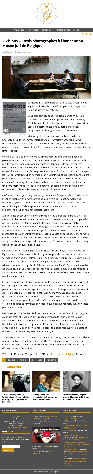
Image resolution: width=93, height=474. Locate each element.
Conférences (47, 30)
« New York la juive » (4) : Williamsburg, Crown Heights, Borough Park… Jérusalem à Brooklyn (16, 398)
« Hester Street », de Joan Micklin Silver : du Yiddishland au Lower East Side (76, 397)
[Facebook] (82, 34)
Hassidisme (23, 360)
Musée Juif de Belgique (62, 354)
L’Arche (76, 30)
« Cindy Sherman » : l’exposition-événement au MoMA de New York (44, 397)
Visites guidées (33, 30)
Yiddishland (51, 360)
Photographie (37, 360)
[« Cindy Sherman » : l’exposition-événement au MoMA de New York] (46, 391)
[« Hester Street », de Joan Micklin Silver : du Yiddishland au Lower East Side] (77, 391)
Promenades (19, 30)
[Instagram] (87, 34)
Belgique (11, 360)
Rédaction (9, 52)
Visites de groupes (63, 30)
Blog (28, 52)
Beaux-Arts (21, 52)
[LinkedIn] (91, 34)
